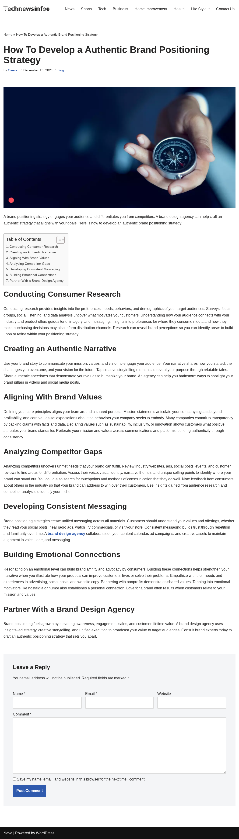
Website (164, 694)
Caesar (13, 70)
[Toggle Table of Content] (58, 240)
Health (179, 9)
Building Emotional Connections (33, 275)
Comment (22, 714)
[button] (209, 9)
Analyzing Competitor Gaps (30, 263)
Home (8, 34)
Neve (8, 833)
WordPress (45, 833)
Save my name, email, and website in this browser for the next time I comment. (81, 779)
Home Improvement (151, 9)
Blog (60, 70)
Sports (86, 9)
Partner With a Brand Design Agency (36, 280)
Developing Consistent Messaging (35, 269)
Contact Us (225, 9)
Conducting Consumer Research (34, 246)
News (69, 9)
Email (91, 694)
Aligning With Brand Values (29, 258)
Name (19, 694)
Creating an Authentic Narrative (33, 252)
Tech (102, 9)
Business (120, 9)
